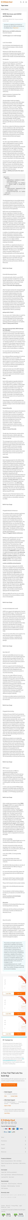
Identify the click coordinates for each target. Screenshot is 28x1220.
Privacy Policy (14, 1205)
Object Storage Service (6, 1163)
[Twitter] (9, 1123)
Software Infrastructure (17, 1174)
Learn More (8, 993)
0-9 (15, 1197)
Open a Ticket (7, 1105)
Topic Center (4, 1183)
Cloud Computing (12, 1183)
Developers (3, 1186)
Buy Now (20, 993)
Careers (3, 1205)
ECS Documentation (12, 1172)
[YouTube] (12, 1123)
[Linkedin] (5, 1123)
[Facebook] (2, 1123)
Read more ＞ (16, 27)
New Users (11, 1177)
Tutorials (18, 1186)
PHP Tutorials (4, 1188)
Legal (20, 1205)
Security (3, 1165)
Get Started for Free (9, 1085)
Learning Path (4, 1177)
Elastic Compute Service (7, 1161)
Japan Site (3, 1172)
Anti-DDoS (18, 1161)
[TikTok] (15, 1123)
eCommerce (16, 1163)
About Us (8, 1205)
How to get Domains (6, 1174)
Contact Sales (14, 1096)
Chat (5, 1096)
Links (8, 1207)
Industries (19, 1183)
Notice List (3, 1207)
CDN (14, 1161)
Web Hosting (22, 1163)
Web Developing (11, 1186)
